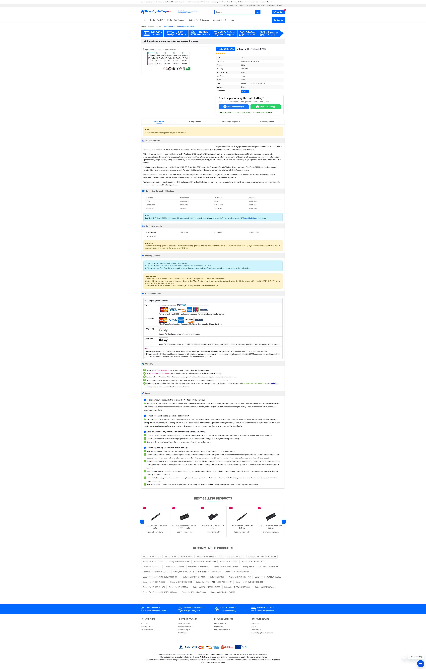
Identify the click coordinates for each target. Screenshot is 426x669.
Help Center (229, 5)
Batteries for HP (154, 26)
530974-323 (184, 232)
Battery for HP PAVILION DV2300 (156, 572)
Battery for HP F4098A (152, 567)
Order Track (241, 5)
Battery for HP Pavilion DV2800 (223, 592)
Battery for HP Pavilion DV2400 (194, 592)
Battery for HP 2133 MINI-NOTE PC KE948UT (160, 577)
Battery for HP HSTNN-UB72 (253, 562)
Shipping (262, 5)
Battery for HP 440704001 (183, 572)
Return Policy (219, 627)
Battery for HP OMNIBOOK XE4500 (206, 587)
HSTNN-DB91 (253, 209)
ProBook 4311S (254, 232)
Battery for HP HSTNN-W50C (194, 577)
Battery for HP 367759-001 (153, 562)
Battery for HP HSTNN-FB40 (240, 577)
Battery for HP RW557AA (178, 587)
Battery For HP (156, 20)
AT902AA (183, 209)
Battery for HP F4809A (229, 562)
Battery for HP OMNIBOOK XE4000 (249, 582)
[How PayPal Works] (241, 647)
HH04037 (217, 201)
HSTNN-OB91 (184, 197)
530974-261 (252, 205)
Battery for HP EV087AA (264, 587)
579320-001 (218, 209)
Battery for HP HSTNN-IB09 (205, 562)
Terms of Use (146, 627)
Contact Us (278, 20)
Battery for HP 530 (217, 577)
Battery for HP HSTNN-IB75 (154, 587)
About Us (252, 5)
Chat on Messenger (235, 107)
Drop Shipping (182, 633)
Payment (272, 5)
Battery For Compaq (175, 20)
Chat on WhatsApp (267, 107)
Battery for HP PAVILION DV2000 (210, 556)
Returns (281, 5)
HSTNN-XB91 (218, 205)
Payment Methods (184, 627)
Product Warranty (147, 630)
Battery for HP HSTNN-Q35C (209, 572)
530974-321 (218, 197)
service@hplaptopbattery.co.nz (262, 633)
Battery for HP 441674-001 (179, 562)
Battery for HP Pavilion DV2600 (226, 567)
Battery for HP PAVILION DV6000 (237, 587)
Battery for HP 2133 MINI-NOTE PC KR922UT (214, 582)
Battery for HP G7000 (235, 556)
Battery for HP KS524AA (174, 567)
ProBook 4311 (218, 232)
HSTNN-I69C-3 (150, 205)
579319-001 (149, 209)
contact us (274, 384)
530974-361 (149, 197)
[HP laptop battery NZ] (176, 11)
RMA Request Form (221, 630)
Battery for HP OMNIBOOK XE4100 (262, 556)
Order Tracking (183, 630)
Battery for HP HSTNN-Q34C (181, 582)
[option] (177, 49)
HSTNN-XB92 (253, 201)
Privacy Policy (219, 623)
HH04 (148, 201)
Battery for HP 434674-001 (198, 567)
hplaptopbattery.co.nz (181, 654)
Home (143, 26)
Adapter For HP (219, 20)
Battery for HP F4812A (152, 556)
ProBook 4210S (151, 236)
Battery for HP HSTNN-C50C (154, 582)
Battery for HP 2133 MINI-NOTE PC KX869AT (260, 567)
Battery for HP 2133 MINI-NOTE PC (179, 556)
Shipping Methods (184, 623)
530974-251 (184, 205)
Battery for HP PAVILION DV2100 (268, 577)
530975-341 (252, 197)
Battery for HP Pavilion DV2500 (237, 572)
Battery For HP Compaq (199, 20)
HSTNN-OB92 (184, 201)
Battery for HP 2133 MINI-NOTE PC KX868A (160, 592)
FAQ (252, 627)
